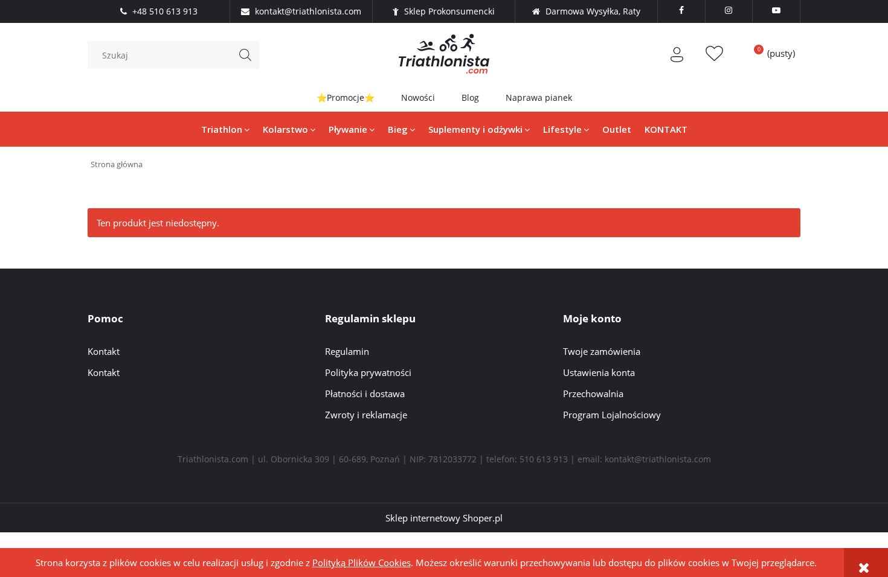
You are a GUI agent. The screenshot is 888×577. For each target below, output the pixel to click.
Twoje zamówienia (601, 351)
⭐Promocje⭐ (346, 97)
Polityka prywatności (368, 372)
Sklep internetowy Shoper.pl (444, 518)
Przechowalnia (593, 393)
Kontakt (104, 351)
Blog (470, 97)
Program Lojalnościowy (612, 415)
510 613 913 (544, 459)
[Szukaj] (245, 55)
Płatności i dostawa (365, 393)
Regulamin (347, 351)
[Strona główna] (444, 54)
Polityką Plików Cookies (361, 562)
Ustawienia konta (599, 372)
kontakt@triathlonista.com (658, 459)
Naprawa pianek (539, 97)
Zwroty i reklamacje (366, 415)
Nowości (418, 97)
